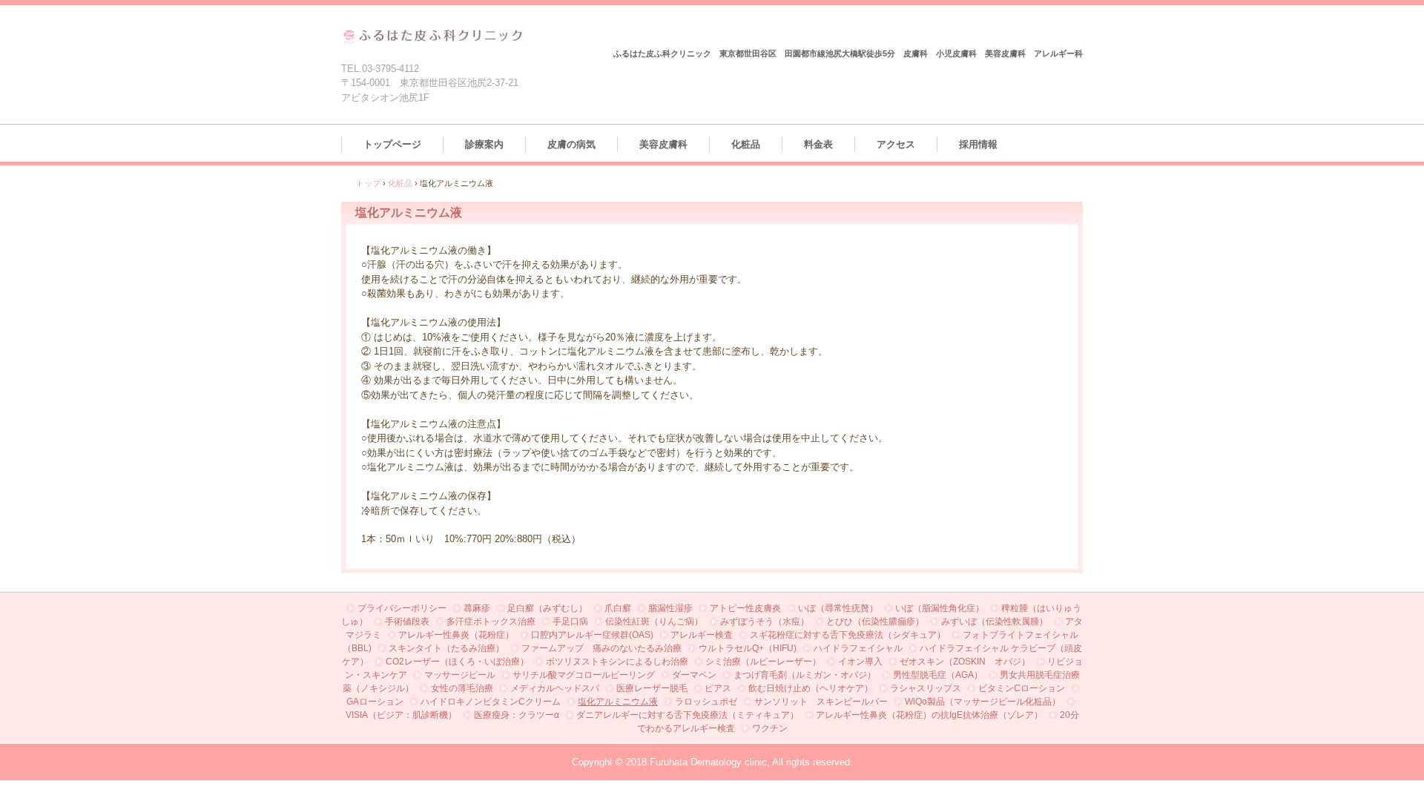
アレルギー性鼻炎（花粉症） (456, 635)
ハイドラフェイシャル (858, 648)
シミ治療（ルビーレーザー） (763, 661)
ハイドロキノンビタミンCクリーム (491, 701)
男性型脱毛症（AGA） (938, 675)
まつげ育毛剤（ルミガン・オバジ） (805, 675)
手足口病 (570, 621)
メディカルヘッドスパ (554, 688)
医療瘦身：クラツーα (516, 715)
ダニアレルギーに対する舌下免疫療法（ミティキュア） (687, 715)
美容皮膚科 (663, 144)
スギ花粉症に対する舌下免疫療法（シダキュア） (848, 635)
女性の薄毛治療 (462, 688)
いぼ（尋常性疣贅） (838, 608)
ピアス (718, 688)
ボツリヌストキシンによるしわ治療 (617, 661)
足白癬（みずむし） (547, 608)
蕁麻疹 (477, 608)
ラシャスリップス (925, 688)
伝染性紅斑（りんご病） (654, 621)
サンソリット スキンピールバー (821, 701)
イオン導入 (860, 661)
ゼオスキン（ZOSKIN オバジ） (965, 661)
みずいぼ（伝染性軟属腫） (994, 621)
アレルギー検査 (701, 635)
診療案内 (484, 144)
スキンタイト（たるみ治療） (446, 648)
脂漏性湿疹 (670, 608)
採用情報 (978, 144)
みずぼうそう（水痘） (764, 621)
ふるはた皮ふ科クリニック (432, 35)
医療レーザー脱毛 (652, 688)
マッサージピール (459, 675)
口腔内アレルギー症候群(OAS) (592, 635)
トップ (368, 183)
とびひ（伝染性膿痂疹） (875, 621)
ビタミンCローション (1021, 688)
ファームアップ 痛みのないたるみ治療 (601, 648)
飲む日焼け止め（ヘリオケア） (810, 688)
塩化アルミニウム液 (618, 701)
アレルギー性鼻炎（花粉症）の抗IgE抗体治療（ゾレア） (929, 715)
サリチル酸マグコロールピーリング (583, 675)
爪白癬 (617, 608)
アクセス (896, 144)
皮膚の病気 (571, 144)
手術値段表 (407, 621)
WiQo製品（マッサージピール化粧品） (983, 701)
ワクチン (770, 728)
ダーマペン (694, 675)
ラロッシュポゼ (706, 701)
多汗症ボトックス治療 (490, 621)
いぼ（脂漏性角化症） (939, 608)
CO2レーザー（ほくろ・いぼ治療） (457, 661)
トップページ (392, 144)
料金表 (818, 144)
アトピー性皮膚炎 (745, 608)
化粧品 (745, 144)
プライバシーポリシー (401, 608)
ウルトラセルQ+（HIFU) (748, 648)
